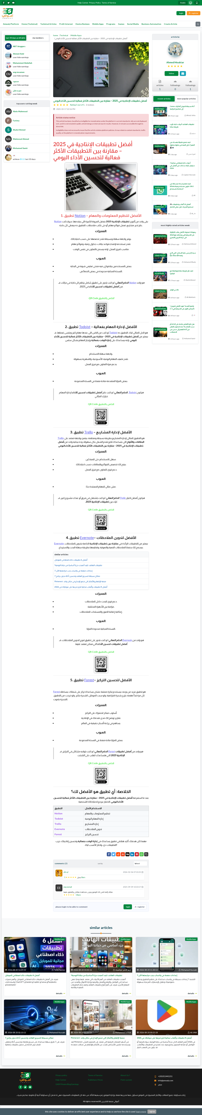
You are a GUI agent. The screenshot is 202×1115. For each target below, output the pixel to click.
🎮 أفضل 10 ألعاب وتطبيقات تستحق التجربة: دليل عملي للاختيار (181, 205)
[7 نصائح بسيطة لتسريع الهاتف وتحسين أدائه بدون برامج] (35, 1017)
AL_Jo (193, 213)
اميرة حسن (191, 154)
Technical (64, 35)
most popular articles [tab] (186, 99)
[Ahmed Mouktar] (175, 49)
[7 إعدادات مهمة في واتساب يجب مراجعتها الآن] (167, 954)
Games (121, 24)
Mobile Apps (98, 24)
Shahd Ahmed (190, 280)
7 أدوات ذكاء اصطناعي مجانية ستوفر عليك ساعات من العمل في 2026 (182, 165)
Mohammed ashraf (123, 1032)
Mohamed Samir (189, 338)
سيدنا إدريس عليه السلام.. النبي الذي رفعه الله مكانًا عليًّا (183, 254)
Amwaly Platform (11, 24)
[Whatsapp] (141, 854)
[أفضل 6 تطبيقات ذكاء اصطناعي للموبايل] (35, 954)
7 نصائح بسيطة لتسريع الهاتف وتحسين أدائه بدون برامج (77, 576)
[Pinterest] (137, 854)
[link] (175, 66)
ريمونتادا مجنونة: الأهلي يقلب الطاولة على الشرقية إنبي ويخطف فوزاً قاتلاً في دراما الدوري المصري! (183, 234)
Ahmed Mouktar (175, 62)
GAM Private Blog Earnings (67, 1084)
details (59, 993)
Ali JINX (193, 1032)
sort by (100, 863)
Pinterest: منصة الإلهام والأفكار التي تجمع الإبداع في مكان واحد (80, 581)
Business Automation (151, 24)
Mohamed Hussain (189, 970)
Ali (194, 195)
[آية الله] (59, 873)
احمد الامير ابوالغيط (123, 970)
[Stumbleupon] (123, 854)
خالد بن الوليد (174, 290)
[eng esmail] (59, 887)
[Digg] (127, 854)
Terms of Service (109, 3)
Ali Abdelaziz (191, 297)
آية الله (65, 872)
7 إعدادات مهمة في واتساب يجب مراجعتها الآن (73, 571)
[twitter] (8, 3)
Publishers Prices (95, 1080)
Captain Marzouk (189, 175)
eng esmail (67, 887)
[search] (198, 24)
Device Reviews (83, 24)
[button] (146, 854)
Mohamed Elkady (190, 262)
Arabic (183, 3)
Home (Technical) (30, 24)
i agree (152, 1111)
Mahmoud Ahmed (190, 244)
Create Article (170, 24)
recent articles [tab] (164, 99)
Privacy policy (61, 1075)
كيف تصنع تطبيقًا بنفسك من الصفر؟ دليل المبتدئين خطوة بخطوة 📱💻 (182, 144)
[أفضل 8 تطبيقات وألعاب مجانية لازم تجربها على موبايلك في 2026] (167, 1017)
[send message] (183, 73)
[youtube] (13, 3)
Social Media (133, 24)
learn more (141, 1111)
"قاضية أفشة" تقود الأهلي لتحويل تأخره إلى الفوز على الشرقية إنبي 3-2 (182, 307)
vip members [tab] (38, 38)
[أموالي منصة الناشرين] (7, 13)
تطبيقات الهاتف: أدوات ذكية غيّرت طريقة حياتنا (182, 125)
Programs (110, 24)
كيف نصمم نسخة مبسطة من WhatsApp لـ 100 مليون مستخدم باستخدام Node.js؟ (182, 186)
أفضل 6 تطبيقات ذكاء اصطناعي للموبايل (70, 560)
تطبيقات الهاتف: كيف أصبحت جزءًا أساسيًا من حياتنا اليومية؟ (78, 565)
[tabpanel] (27, 69)
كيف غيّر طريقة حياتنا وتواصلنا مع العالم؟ (181, 272)
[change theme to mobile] (197, 3)
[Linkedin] (132, 854)
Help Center (83, 3)
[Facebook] (109, 854)
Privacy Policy (95, 3)
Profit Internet (66, 24)
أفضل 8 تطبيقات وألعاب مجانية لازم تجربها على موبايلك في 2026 (80, 587)
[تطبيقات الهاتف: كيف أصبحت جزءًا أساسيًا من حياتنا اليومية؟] (101, 954)
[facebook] (4, 3)
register (141, 907)
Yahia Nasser (59, 970)
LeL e (193, 133)
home (55, 35)
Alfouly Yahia (190, 115)
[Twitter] (113, 854)
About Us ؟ (125, 1075)
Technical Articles (48, 24)
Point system (126, 1080)
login (128, 907)
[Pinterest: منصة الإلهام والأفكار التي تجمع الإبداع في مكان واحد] (101, 1017)
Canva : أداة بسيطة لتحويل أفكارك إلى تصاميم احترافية (182, 107)
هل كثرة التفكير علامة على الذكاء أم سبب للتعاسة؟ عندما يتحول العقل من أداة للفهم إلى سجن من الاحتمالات (182, 328)
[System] (190, 3)
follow (171, 73)
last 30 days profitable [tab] (15, 38)
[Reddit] (118, 854)
